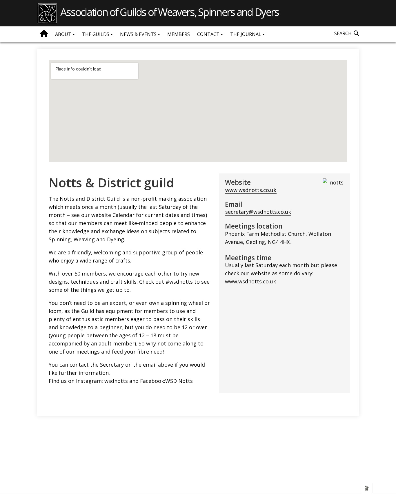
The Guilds (96, 34)
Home (44, 33)
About (63, 34)
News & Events (139, 34)
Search (343, 33)
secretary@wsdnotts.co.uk (258, 211)
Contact (209, 34)
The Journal (246, 34)
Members (178, 34)
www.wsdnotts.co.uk (250, 190)
